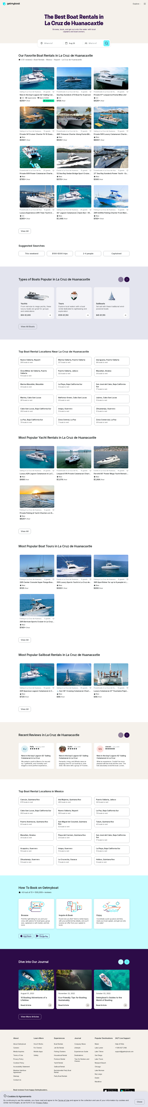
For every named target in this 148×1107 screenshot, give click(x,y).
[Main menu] (144, 4)
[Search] (106, 43)
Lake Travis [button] (99, 1059)
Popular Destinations (104, 1038)
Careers (16, 1048)
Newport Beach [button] (100, 1063)
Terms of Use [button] (63, 1100)
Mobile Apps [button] (38, 1051)
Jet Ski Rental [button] (59, 1048)
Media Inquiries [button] (18, 1051)
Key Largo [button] (98, 1074)
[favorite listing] (53, 92)
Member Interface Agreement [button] (19, 1071)
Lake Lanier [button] (99, 1048)
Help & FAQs (119, 1044)
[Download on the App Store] (26, 936)
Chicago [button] (98, 1067)
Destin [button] (97, 1078)
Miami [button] (97, 1044)
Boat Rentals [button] (58, 1044)
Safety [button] (36, 1055)
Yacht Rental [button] (58, 1063)
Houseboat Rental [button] (60, 1055)
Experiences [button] (59, 1038)
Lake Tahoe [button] (99, 1051)
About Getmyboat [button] (19, 1044)
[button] (39, 60)
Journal (77, 1038)
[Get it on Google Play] (42, 936)
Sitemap (16, 1076)
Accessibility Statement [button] (21, 1067)
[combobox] (51, 43)
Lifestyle (77, 1048)
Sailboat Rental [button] (59, 1067)
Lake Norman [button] (99, 1070)
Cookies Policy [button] (18, 1063)
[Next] (126, 279)
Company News (80, 1044)
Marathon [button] (98, 1082)
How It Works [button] (38, 1044)
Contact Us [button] (17, 1080)
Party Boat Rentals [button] (60, 1076)
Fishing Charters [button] (60, 1051)
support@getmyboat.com (124, 1051)
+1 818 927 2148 (121, 1048)
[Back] (120, 279)
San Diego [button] (98, 1055)
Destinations (78, 1055)
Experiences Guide (81, 1051)
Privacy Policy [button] (42, 1103)
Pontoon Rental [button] (59, 1059)
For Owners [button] (38, 1048)
